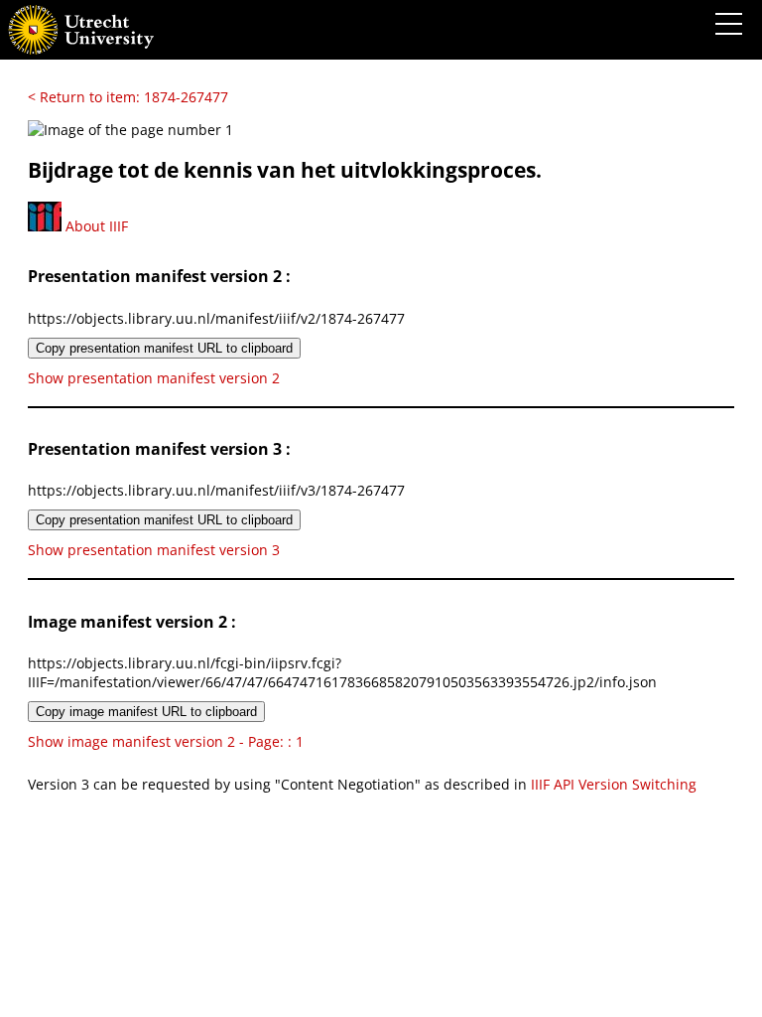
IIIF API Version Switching (614, 784)
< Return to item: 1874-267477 (128, 96)
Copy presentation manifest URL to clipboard (164, 348)
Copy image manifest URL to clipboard (146, 711)
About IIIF (95, 226)
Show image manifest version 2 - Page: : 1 (166, 741)
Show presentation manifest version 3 (154, 549)
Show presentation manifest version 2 (154, 377)
